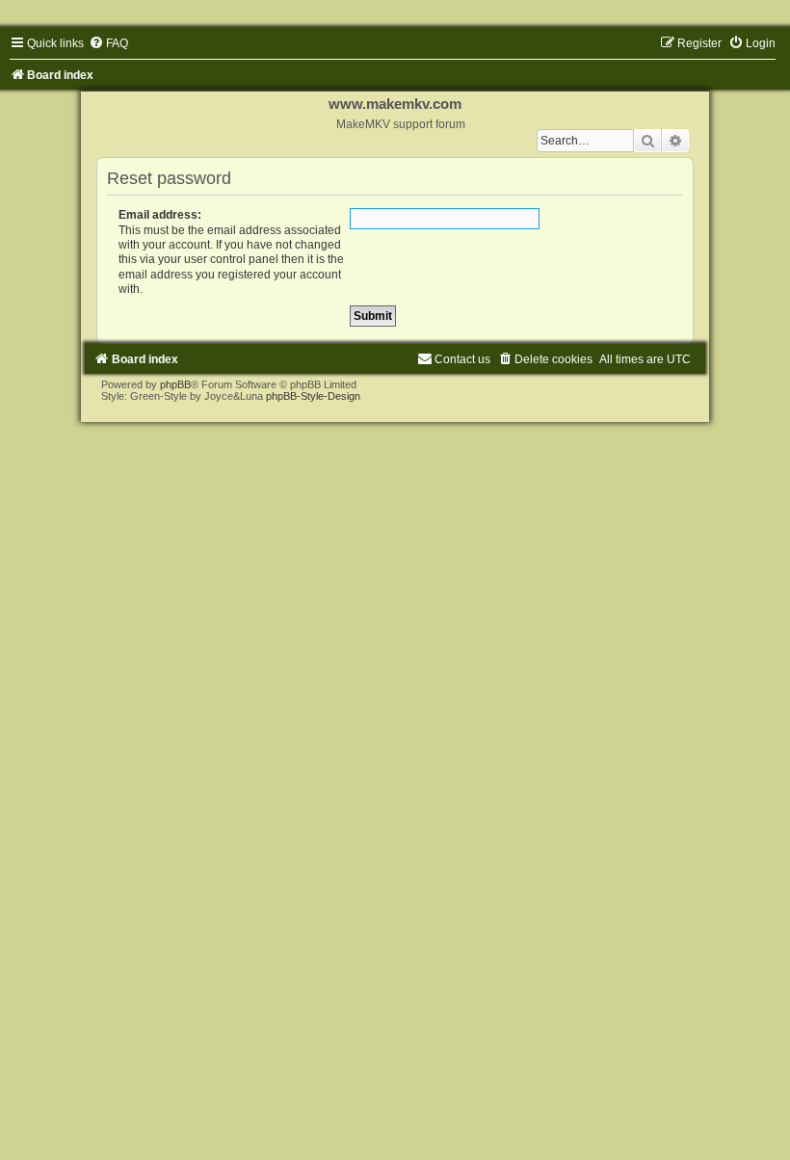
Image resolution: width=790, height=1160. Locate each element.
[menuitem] (108, 43)
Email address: (159, 215)
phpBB (175, 384)
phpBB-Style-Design (313, 396)
